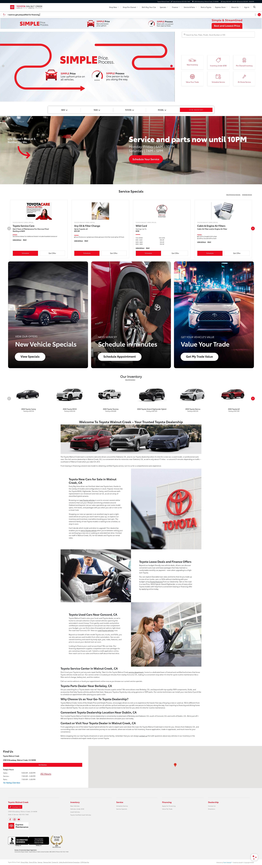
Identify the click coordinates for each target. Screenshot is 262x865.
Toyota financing (156, 581)
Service (119, 802)
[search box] (218, 34)
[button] (175, 765)
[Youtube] (19, 819)
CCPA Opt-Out (84, 862)
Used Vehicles (75, 812)
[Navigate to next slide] (173, 66)
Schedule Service (247, 194)
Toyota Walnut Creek (14, 862)
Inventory (75, 802)
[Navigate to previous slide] (1, 66)
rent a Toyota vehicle (89, 530)
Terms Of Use (33, 862)
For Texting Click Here (11, 782)
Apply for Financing (169, 806)
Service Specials (121, 809)
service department (136, 672)
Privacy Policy (24, 862)
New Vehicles (75, 806)
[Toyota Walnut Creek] (25, 7)
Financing (167, 802)
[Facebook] (10, 819)
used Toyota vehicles (106, 630)
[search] (254, 7)
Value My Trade (167, 809)
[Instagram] (14, 819)
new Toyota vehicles (87, 500)
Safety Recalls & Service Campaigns (69, 862)
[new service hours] (131, 150)
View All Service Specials (233, 194)
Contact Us (16, 807)
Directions (211, 809)
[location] (192, 1)
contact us (143, 736)
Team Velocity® (227, 862)
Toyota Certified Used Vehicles (80, 815)
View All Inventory (130, 380)
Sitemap (40, 862)
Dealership (213, 802)
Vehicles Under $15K (77, 809)
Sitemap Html (47, 862)
